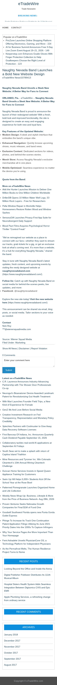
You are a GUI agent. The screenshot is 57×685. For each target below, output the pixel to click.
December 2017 (12, 640)
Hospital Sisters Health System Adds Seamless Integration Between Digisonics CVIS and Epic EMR (27, 587)
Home (5, 28)
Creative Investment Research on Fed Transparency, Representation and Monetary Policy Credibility (28, 418)
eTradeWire (28, 3)
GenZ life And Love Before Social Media (22, 409)
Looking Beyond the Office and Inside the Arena (28, 568)
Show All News (9, 348)
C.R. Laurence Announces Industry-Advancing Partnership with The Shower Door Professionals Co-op (26, 384)
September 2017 (12, 658)
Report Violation (39, 348)
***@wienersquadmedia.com (16, 329)
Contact (16, 28)
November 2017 (12, 646)
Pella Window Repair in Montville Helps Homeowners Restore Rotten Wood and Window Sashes (26, 209)
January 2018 (11, 634)
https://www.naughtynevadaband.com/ (22, 274)
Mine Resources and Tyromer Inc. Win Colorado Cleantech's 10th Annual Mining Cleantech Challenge (26, 462)
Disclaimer (24, 348)
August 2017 (10, 665)
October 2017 (11, 652)
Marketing (20, 342)
